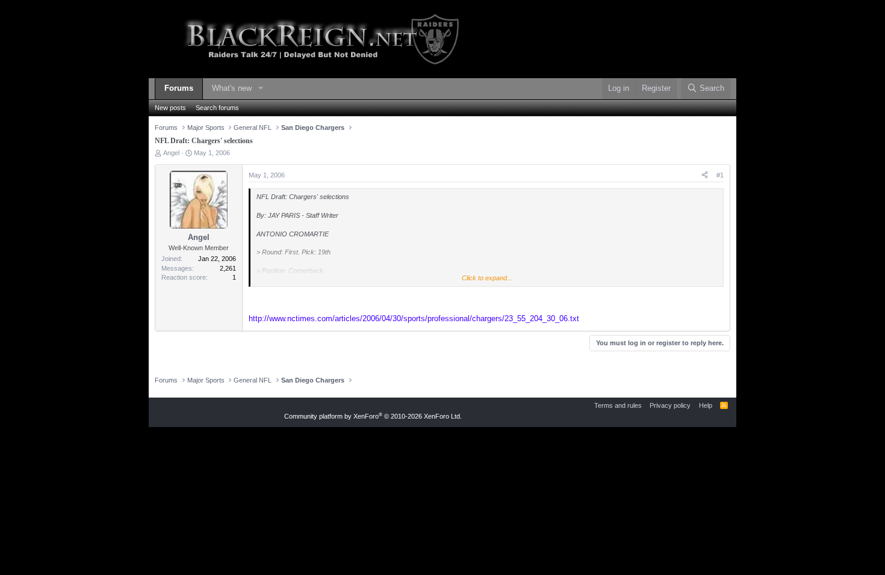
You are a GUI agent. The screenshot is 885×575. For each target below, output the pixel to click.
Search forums (217, 107)
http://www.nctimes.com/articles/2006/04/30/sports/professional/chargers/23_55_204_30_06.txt (414, 318)
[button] (261, 88)
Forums (178, 88)
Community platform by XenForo (373, 416)
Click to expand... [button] (487, 277)
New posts (170, 107)
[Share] (704, 175)
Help (705, 405)
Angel (171, 152)
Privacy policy (670, 405)
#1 (720, 175)
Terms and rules (618, 405)
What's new (232, 88)
